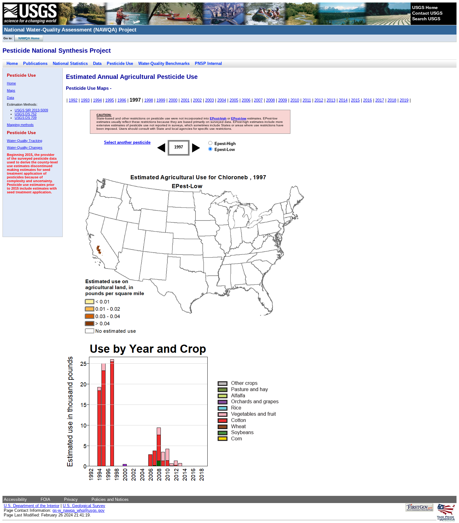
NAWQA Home (27, 38)
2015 (355, 100)
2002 (197, 100)
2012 (318, 100)
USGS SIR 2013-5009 (31, 110)
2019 (404, 100)
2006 (246, 100)
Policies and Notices (110, 499)
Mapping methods (20, 125)
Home (12, 63)
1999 (160, 100)
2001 (185, 100)
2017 (379, 100)
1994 (97, 100)
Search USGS (426, 18)
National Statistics (70, 63)
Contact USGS (427, 13)
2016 (367, 100)
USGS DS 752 (26, 114)
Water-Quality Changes (24, 147)
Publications (35, 63)
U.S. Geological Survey (84, 505)
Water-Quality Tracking (24, 141)
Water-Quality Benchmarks (164, 63)
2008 (270, 100)
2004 (221, 100)
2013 (331, 100)
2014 (343, 100)
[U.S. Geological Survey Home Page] (30, 23)
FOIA (45, 499)
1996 (121, 100)
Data (97, 63)
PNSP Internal (208, 63)
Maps (11, 90)
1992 (73, 100)
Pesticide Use (120, 63)
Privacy (71, 499)
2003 (209, 100)
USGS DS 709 (26, 117)
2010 (294, 100)
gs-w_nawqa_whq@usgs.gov (78, 510)
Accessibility (15, 499)
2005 (234, 100)
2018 (391, 100)
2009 (282, 100)
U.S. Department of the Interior (31, 505)
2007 (258, 100)
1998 (148, 100)
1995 (109, 100)
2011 (307, 100)
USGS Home (425, 7)
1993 (85, 100)
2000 (173, 100)
